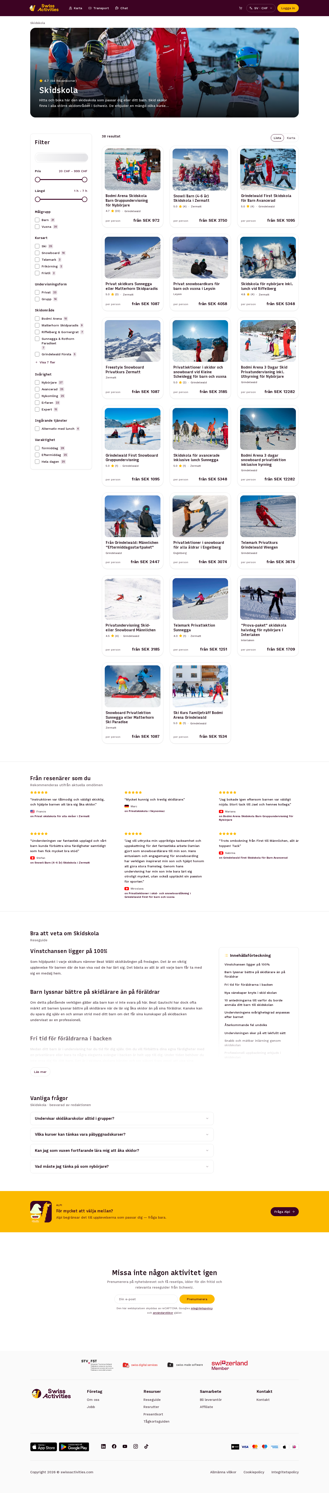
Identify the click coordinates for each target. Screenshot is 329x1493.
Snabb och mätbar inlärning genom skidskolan (252, 1043)
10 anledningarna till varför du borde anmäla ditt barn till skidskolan (253, 1002)
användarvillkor (163, 1312)
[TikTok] (146, 1446)
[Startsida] (46, 8)
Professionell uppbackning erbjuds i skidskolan (252, 1055)
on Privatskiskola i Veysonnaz (144, 811)
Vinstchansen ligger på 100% (247, 964)
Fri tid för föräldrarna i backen (248, 984)
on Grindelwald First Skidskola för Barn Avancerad (253, 857)
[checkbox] (37, 220)
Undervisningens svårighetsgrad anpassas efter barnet (257, 1015)
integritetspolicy (202, 1308)
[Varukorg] (241, 8)
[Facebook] (114, 1446)
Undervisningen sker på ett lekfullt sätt (255, 1033)
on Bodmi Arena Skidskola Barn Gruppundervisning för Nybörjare (256, 818)
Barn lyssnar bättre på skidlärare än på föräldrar (254, 974)
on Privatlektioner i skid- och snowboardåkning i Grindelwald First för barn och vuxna (157, 895)
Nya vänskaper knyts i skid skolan (250, 992)
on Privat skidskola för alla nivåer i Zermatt (60, 816)
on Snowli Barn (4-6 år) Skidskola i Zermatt (60, 862)
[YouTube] (124, 1446)
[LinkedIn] (103, 1446)
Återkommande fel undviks (245, 1025)
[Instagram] (135, 1446)
